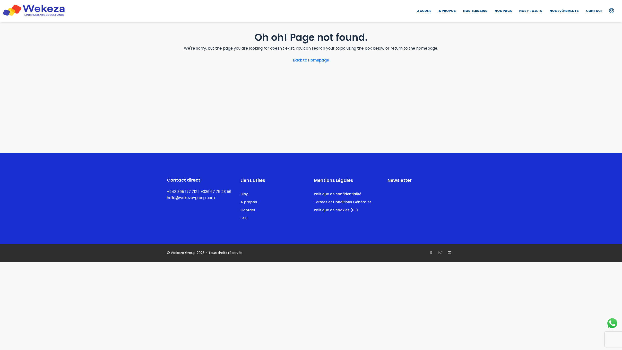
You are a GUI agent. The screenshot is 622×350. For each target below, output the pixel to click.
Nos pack (503, 11)
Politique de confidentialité (337, 194)
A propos (447, 11)
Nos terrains (475, 11)
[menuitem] (611, 11)
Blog (245, 194)
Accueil (424, 11)
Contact (594, 11)
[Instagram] (441, 252)
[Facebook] (432, 252)
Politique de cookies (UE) (336, 210)
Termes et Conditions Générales (342, 202)
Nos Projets (530, 11)
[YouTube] (450, 252)
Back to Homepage (311, 60)
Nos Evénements (564, 11)
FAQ (244, 218)
